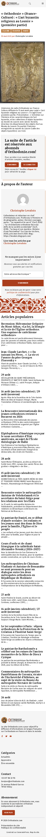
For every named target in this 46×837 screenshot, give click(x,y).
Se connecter (29, 165)
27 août (5, 594)
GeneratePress (23, 832)
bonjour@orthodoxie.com (12, 781)
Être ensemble (7, 763)
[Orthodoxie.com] (10, 3)
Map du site (34, 832)
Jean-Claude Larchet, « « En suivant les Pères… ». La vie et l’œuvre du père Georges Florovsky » (20, 356)
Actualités (5, 757)
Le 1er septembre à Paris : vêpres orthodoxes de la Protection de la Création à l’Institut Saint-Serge (22, 629)
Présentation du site (10, 825)
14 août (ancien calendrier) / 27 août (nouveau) (20, 610)
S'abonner (11, 165)
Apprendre (6, 760)
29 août (5, 374)
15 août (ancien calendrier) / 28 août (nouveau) (20, 474)
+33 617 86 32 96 (8, 778)
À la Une (6, 31)
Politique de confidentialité (13, 828)
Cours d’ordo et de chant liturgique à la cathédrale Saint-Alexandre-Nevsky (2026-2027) (21, 546)
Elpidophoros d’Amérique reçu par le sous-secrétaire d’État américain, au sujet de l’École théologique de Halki (22, 437)
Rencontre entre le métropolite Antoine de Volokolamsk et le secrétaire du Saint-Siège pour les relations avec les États (21, 497)
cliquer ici (31, 169)
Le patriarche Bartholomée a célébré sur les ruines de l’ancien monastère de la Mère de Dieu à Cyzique (22, 653)
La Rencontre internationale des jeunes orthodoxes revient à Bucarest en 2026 (21, 414)
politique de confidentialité (18, 292)
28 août (5, 458)
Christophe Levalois (23, 210)
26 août (5, 697)
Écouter (16, 31)
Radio (25, 31)
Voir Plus (8, 813)
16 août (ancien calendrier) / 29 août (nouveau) (20, 393)
